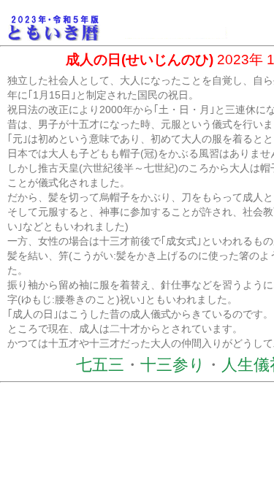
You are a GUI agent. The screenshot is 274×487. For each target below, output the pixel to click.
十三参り (172, 365)
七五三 (100, 365)
